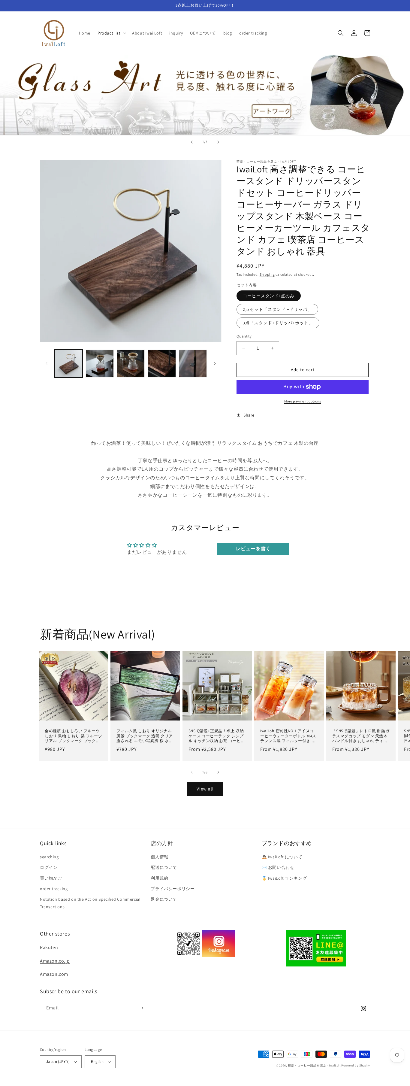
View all (205, 789)
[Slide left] (46, 363)
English (97, 1061)
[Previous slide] (191, 142)
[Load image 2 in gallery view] (99, 364)
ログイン (48, 867)
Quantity (244, 336)
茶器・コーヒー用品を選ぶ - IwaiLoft (314, 1065)
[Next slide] (218, 142)
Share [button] (249, 415)
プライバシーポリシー (172, 888)
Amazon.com (54, 974)
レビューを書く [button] (253, 548)
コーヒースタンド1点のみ (268, 296)
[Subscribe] (141, 1008)
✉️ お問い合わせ (278, 867)
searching (49, 857)
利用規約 (159, 878)
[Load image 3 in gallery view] (131, 364)
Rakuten (49, 947)
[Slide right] (215, 363)
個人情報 (159, 857)
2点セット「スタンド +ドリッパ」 (277, 309)
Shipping (267, 274)
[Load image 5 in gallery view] (193, 364)
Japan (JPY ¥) (58, 1061)
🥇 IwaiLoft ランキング (284, 878)
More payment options (302, 401)
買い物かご (51, 878)
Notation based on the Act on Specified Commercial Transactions (90, 902)
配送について (164, 867)
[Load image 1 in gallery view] (69, 364)
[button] (111, 33)
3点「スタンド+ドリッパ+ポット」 (278, 323)
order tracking (54, 888)
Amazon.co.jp (55, 961)
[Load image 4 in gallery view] (162, 364)
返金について (164, 899)
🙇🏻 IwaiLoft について (282, 857)
